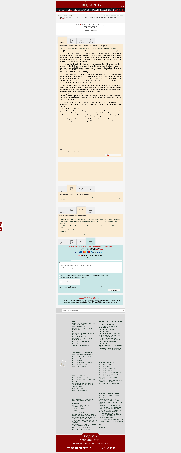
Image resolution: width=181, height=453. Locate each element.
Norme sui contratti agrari (106, 324)
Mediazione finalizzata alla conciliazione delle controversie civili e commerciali (110, 349)
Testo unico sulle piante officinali (108, 387)
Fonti (64, 17)
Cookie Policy (97, 443)
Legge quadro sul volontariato (107, 341)
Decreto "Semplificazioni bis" (79, 390)
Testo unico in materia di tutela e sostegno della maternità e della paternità (110, 358)
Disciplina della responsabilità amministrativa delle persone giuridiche (110, 339)
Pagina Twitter (111, 447)
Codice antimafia (76, 373)
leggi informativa (104, 275)
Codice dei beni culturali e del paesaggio (83, 352)
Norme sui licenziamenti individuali (81, 427)
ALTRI (105, 12)
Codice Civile (60, 12)
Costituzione (99, 12)
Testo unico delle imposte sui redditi (109, 393)
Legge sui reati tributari (105, 356)
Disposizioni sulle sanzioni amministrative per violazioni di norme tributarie (110, 411)
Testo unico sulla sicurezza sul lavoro (109, 383)
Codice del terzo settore (78, 375)
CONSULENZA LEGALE (117, 15)
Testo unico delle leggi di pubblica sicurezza (111, 372)
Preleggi (74, 321)
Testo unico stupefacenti (106, 370)
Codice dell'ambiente (77, 360)
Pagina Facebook (108, 447)
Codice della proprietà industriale (81, 370)
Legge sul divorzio (77, 397)
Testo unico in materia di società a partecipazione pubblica (108, 389)
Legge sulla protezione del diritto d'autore (111, 319)
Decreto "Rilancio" (77, 394)
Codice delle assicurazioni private (81, 350)
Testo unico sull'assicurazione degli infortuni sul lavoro (109, 375)
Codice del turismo (77, 358)
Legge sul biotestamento (78, 408)
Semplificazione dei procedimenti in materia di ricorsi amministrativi (110, 336)
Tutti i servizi (120, 12)
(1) (117, 50)
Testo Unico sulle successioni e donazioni (110, 391)
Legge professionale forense (107, 316)
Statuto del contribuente (106, 417)
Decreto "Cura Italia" (77, 396)
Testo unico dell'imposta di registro (109, 395)
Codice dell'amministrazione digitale (73, 17)
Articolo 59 (69, 18)
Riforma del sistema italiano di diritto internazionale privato (109, 354)
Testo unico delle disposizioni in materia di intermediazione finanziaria (110, 381)
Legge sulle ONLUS (104, 343)
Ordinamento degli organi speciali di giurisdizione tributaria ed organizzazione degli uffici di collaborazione (110, 414)
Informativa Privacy (90, 443)
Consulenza (90, 42)
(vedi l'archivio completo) (90, 257)
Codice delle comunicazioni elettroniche (83, 362)
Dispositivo (62, 191)
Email (60, 260)
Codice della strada (77, 343)
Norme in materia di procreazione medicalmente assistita (81, 406)
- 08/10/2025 (77, 234)
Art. (63, 21)
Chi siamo (102, 443)
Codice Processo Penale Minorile (81, 341)
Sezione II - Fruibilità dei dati (111, 48)
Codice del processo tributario (80, 345)
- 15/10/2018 (90, 219)
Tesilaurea (81, 42)
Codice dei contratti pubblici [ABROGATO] (82, 354)
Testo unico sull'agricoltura (107, 385)
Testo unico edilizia (104, 366)
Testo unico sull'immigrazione (107, 368)
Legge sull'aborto (77, 386)
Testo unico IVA (103, 397)
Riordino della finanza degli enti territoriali (111, 419)
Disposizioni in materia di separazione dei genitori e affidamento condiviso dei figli (83, 384)
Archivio (106, 443)
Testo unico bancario (105, 364)
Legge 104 (74, 410)
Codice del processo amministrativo (81, 356)
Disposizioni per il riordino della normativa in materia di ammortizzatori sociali (84, 425)
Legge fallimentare (104, 318)
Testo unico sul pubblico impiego (108, 360)
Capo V (99, 17)
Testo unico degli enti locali (107, 362)
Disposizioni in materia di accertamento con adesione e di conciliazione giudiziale (110, 408)
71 (77, 85)
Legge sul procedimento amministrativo (109, 333)
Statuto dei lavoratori (78, 412)
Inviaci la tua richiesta (69, 302)
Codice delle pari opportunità (80, 364)
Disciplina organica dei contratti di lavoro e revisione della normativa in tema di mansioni (84, 415)
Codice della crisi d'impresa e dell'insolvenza (84, 379)
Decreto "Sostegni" (77, 392)
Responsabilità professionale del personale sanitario (108, 327)
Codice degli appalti (77, 381)
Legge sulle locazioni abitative (107, 329)
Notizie (71, 42)
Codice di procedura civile (79, 326)
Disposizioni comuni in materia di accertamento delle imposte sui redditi (109, 400)
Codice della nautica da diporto (80, 368)
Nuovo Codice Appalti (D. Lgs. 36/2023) (81, 318)
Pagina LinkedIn (114, 447)
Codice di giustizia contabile (79, 366)
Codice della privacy (77, 347)
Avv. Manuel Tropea (94, 440)
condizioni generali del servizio (80, 275)
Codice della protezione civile (80, 377)
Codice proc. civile (69, 12)
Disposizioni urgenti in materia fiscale (109, 405)
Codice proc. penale (89, 12)
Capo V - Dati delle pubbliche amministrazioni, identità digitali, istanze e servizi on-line (90, 48)
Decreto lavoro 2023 (77, 388)
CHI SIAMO (107, 15)
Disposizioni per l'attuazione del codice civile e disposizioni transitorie (84, 324)
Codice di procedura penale (79, 336)
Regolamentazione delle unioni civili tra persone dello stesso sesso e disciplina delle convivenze (82, 400)
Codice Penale (79, 12)
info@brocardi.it (83, 443)
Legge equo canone (104, 331)
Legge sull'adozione (77, 403)
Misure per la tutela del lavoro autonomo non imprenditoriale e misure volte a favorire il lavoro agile (84, 421)
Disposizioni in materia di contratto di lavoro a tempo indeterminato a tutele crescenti (84, 418)
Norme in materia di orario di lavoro (81, 429)
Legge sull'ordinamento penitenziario (109, 351)
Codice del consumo (77, 349)
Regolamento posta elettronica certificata (111, 421)
